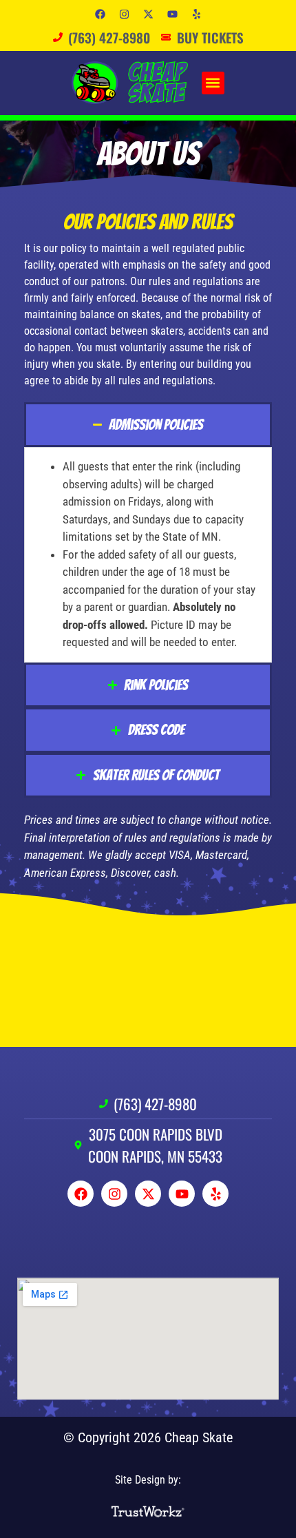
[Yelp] (196, 13)
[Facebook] (99, 13)
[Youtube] (172, 13)
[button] (213, 83)
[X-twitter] (148, 13)
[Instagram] (124, 13)
